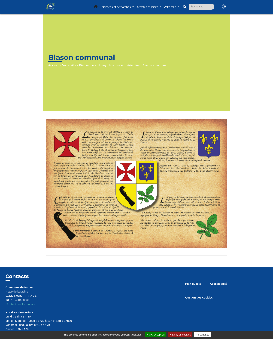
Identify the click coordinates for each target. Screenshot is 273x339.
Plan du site (193, 283)
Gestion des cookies (199, 297)
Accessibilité (218, 283)
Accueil (53, 65)
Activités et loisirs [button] (147, 7)
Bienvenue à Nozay (92, 65)
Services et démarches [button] (117, 7)
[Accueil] (65, 7)
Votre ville (69, 65)
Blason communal (155, 65)
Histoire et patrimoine (124, 65)
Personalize (202, 334)
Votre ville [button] (170, 7)
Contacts (17, 276)
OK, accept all (156, 334)
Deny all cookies (181, 334)
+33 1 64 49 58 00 (17, 300)
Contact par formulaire (21, 304)
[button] (96, 7)
